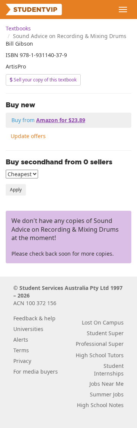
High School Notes (100, 405)
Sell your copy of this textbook (44, 79)
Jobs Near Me (106, 383)
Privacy (22, 360)
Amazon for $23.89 (60, 120)
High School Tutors (100, 355)
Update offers (28, 136)
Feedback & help (34, 318)
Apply (16, 189)
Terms (21, 350)
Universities (28, 329)
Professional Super (100, 343)
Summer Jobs (107, 394)
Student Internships (109, 369)
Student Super (105, 333)
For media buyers (35, 371)
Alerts (20, 339)
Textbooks (18, 28)
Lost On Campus (103, 322)
